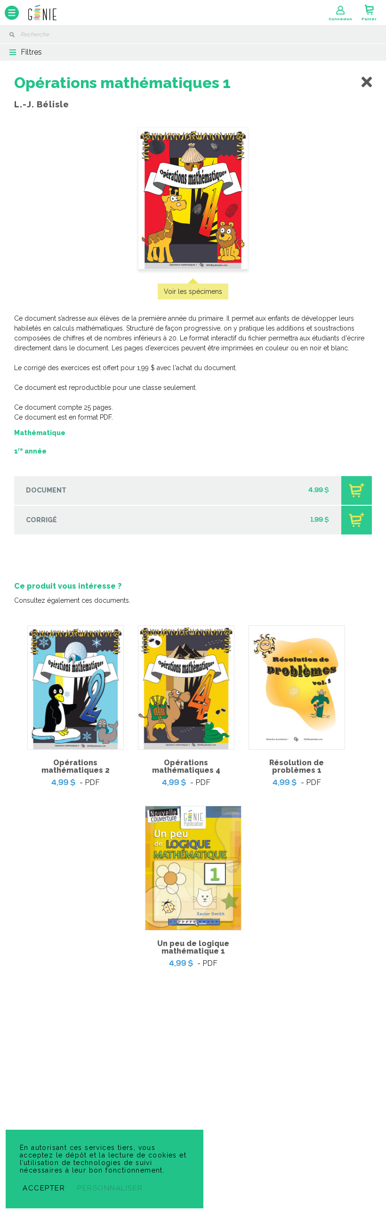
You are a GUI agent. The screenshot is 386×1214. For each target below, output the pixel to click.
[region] (193, 535)
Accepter (44, 1188)
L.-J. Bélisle (41, 104)
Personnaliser (110, 1188)
